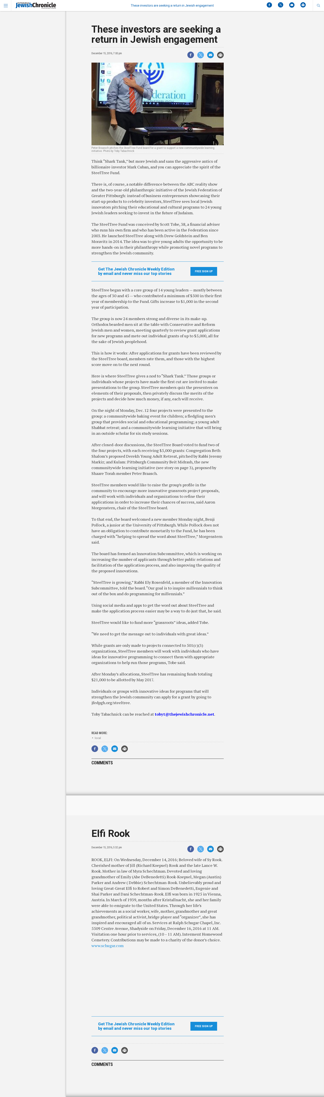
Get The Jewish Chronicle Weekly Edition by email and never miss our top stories (136, 271)
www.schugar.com (107, 945)
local (98, 738)
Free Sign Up (204, 271)
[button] (318, 5)
